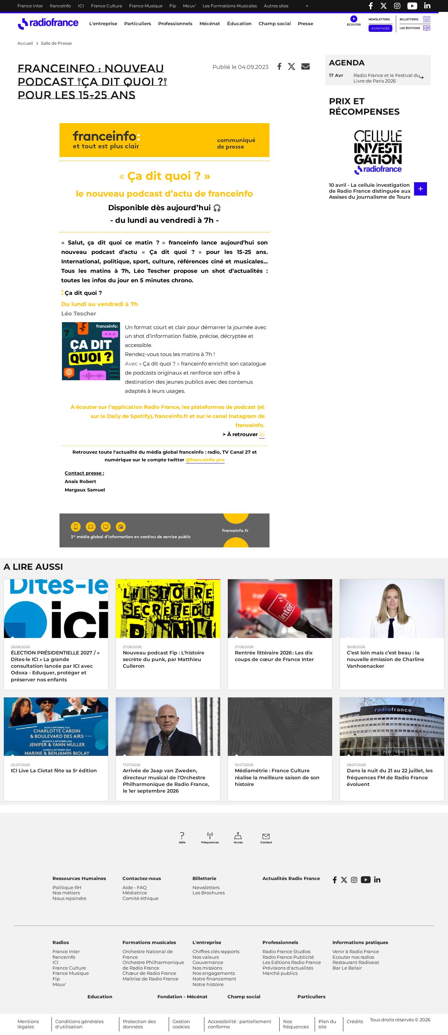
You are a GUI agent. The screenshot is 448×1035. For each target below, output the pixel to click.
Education (100, 996)
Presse (305, 23)
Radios (60, 942)
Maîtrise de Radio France (150, 978)
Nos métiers (66, 892)
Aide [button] (182, 842)
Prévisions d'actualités (287, 968)
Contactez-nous (141, 878)
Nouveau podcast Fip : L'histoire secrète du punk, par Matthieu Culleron (163, 659)
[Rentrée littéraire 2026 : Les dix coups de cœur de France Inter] (280, 608)
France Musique (145, 5)
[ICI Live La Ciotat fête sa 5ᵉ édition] (56, 726)
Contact (266, 842)
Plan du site (327, 1024)
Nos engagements (213, 973)
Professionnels (280, 942)
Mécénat (210, 23)
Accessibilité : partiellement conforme (239, 1024)
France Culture (106, 5)
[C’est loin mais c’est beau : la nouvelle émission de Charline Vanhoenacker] (392, 608)
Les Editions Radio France (291, 962)
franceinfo (60, 5)
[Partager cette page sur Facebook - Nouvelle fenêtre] (279, 67)
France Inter (30, 5)
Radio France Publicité (288, 957)
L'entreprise (206, 942)
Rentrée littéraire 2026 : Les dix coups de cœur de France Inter (274, 656)
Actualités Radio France (291, 878)
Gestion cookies (181, 1024)
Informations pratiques (360, 942)
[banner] (224, 6)
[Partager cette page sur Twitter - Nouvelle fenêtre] (291, 67)
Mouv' (189, 5)
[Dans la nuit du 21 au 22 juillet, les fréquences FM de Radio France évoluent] (392, 726)
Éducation (239, 23)
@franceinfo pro (205, 459)
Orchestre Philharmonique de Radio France (153, 965)
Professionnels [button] (175, 23)
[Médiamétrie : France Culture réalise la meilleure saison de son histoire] (280, 726)
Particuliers (312, 996)
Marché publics (280, 973)
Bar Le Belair (347, 968)
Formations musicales (149, 942)
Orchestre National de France (147, 954)
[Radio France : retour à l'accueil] (48, 24)
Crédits (355, 1021)
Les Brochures (208, 892)
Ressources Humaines (79, 878)
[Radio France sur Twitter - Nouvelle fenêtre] (384, 6)
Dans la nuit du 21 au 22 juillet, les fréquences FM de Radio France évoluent (390, 777)
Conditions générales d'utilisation (79, 1024)
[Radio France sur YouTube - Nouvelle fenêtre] (412, 6)
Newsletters (379, 19)
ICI (81, 5)
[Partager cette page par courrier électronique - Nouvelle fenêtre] (305, 67)
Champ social (275, 23)
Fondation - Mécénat (183, 996)
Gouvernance (207, 962)
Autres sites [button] (276, 5)
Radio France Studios (286, 951)
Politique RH (67, 887)
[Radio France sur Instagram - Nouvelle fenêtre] (397, 6)
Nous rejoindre (69, 898)
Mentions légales (28, 1024)
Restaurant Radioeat (355, 962)
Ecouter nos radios (353, 957)
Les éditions (410, 28)
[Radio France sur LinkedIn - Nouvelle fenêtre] (377, 880)
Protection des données (139, 1024)
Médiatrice (134, 892)
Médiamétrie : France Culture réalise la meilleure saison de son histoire (277, 777)
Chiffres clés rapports (215, 951)
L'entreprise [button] (103, 23)
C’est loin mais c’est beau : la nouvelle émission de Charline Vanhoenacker (385, 659)
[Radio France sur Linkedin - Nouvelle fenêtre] (427, 6)
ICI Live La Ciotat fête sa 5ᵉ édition (54, 770)
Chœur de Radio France (149, 973)
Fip (172, 5)
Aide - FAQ (134, 887)
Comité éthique (140, 898)
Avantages (380, 28)
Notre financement (214, 978)
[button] (354, 21)
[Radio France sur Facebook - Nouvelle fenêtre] (371, 6)
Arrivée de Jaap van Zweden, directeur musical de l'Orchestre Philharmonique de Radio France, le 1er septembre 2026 (166, 780)
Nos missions (207, 968)
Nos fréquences (296, 1024)
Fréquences (210, 842)
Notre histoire (208, 984)
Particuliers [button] (137, 23)
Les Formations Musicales (230, 5)
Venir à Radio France (355, 951)
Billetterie (409, 19)
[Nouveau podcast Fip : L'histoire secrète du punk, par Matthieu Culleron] (168, 608)
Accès (238, 842)
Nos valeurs (205, 957)
